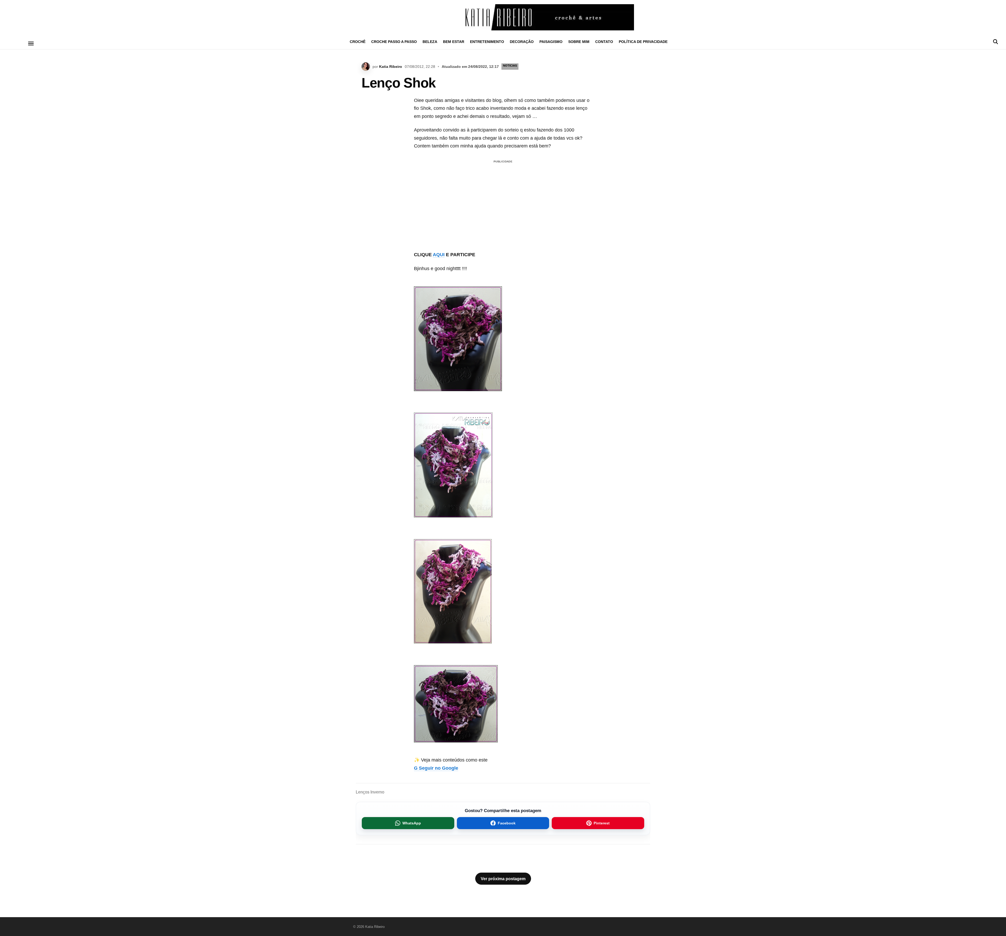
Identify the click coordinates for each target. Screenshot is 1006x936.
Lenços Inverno (370, 792)
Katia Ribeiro (390, 66)
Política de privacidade (643, 42)
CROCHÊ (357, 42)
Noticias (510, 65)
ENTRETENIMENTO (487, 42)
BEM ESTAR (453, 42)
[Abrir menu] (30, 43)
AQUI (439, 254)
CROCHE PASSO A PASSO (394, 42)
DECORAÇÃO (522, 42)
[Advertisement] (503, 201)
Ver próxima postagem (503, 879)
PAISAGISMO (550, 42)
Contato (604, 42)
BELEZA (430, 42)
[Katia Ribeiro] (503, 17)
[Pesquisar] (995, 41)
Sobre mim (578, 42)
